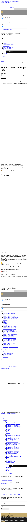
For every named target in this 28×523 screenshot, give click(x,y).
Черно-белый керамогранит (10, 331)
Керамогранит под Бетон (9, 327)
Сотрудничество (7, 48)
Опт (4, 54)
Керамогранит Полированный (10, 317)
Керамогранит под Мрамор (10, 326)
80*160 (5, 323)
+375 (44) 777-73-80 (7, 29)
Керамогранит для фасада (9, 339)
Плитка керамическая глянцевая (11, 345)
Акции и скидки (9, 62)
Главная (2, 62)
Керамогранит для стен (9, 343)
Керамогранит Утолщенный (10, 318)
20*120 (5, 320)
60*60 (4, 321)
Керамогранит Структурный (10, 314)
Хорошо (3, 521)
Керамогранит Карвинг (9, 316)
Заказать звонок (4, 3)
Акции (11, 51)
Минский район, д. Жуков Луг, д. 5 (10, 1)
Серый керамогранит (8, 335)
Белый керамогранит (8, 330)
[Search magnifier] (2, 12)
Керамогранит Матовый (9, 313)
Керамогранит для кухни (9, 341)
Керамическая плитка (8, 44)
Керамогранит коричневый (10, 334)
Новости (5, 49)
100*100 (5, 325)
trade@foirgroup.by (7, 480)
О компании (6, 46)
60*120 (5, 322)
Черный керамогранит (8, 336)
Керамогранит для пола (9, 340)
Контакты (5, 53)
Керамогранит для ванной (9, 338)
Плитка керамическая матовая (10, 347)
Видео (5, 56)
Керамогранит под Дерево (9, 329)
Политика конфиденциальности (8, 413)
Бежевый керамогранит (9, 332)
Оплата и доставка (8, 47)
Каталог (12, 7)
